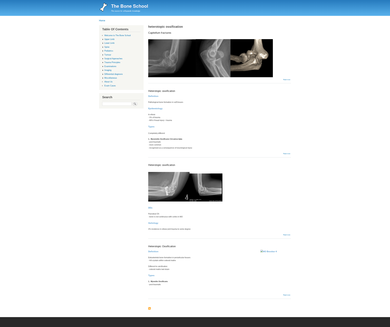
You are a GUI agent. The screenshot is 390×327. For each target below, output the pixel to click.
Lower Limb (109, 43)
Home (102, 20)
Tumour (107, 55)
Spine (106, 47)
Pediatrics (108, 51)
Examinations (110, 66)
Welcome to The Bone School (117, 35)
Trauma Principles (112, 62)
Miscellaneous (110, 78)
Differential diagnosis (113, 74)
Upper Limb (109, 39)
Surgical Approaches (113, 58)
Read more (286, 79)
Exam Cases (110, 86)
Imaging (107, 70)
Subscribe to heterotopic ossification (149, 308)
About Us (108, 82)
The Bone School (129, 6)
